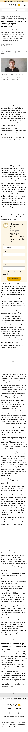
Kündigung (5, 727)
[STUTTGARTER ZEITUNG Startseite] (14, 5)
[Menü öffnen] (1, 5)
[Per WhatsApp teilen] (22, 52)
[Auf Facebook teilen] (15, 52)
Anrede (4, 244)
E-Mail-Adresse (6, 265)
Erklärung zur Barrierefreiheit (17, 724)
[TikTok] (15, 713)
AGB (16, 722)
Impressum (17, 727)
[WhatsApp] (12, 713)
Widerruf (23, 727)
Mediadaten (6, 724)
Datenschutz (22, 722)
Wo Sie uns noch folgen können (15, 716)
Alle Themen (21, 10)
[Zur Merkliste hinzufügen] (26, 52)
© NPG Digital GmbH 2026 (14, 708)
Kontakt (11, 727)
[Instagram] (9, 713)
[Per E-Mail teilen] (19, 52)
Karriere (12, 722)
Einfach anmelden (14, 278)
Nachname (5, 258)
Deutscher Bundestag (12, 10)
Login (25, 5)
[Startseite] (3, 699)
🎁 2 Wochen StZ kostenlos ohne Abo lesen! (14, 1)
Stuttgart (4, 10)
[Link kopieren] (12, 52)
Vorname (5, 251)
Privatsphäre (5, 722)
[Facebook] (18, 713)
